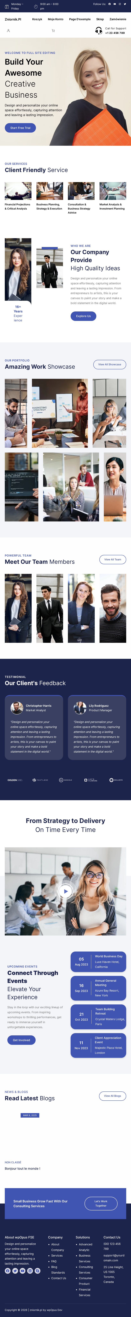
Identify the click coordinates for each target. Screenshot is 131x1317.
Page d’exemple (80, 19)
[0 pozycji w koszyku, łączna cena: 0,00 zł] (53, 30)
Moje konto (55, 19)
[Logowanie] (8, 30)
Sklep (100, 19)
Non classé (13, 1162)
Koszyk (37, 19)
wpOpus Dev (54, 1310)
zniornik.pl (13, 19)
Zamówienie (118, 19)
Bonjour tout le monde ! (22, 1168)
